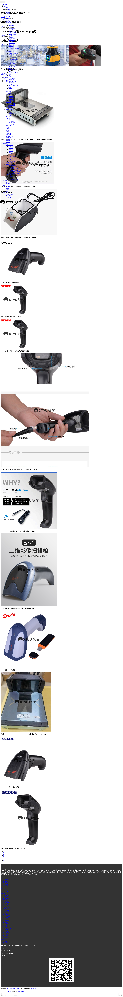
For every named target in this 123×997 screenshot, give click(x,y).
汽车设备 (8, 142)
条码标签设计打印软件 (14, 173)
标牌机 (7, 127)
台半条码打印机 (13, 65)
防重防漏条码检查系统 (14, 171)
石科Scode (11, 31)
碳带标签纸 (8, 91)
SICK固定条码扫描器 (14, 49)
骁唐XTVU (11, 44)
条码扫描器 (8, 22)
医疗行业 (11, 152)
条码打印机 (8, 52)
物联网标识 (8, 174)
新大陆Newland (12, 28)
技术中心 (5, 185)
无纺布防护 (8, 125)
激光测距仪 (8, 137)
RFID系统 (8, 87)
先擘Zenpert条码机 (13, 59)
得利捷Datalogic (12, 69)
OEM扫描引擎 (9, 106)
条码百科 (8, 189)
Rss (23, 991)
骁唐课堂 (8, 188)
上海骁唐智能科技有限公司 (13, 988)
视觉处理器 (11, 97)
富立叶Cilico (12, 43)
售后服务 (8, 182)
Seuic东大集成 (12, 81)
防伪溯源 (11, 177)
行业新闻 (8, 18)
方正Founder (12, 40)
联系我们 (8, 9)
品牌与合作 (6, 192)
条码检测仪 (8, 93)
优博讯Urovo (12, 50)
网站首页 (5, 4)
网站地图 (33, 988)
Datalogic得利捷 (12, 25)
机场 (10, 160)
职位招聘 (8, 10)
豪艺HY (11, 35)
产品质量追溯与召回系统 (15, 170)
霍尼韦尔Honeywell (13, 29)
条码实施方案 (9, 163)
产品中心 (5, 19)
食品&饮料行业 (12, 157)
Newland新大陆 (9, 197)
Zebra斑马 (11, 84)
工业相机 (11, 99)
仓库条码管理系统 (13, 167)
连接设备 (8, 118)
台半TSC (11, 47)
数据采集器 (8, 68)
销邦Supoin (11, 41)
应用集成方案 (9, 164)
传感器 (7, 111)
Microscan (11, 37)
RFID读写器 (12, 90)
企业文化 (8, 7)
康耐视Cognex (12, 38)
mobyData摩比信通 (13, 85)
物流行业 (11, 151)
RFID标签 (11, 88)
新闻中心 (5, 15)
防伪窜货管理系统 (13, 168)
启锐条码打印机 (13, 66)
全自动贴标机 (12, 103)
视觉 (7, 94)
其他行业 (11, 155)
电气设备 (8, 140)
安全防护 (8, 119)
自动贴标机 (8, 102)
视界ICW (11, 46)
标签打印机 (8, 115)
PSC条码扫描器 (12, 32)
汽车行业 (11, 146)
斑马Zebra (11, 60)
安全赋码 (11, 176)
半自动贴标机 (12, 105)
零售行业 (11, 148)
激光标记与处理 (10, 109)
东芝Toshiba (11, 57)
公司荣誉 (8, 12)
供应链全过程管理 (13, 179)
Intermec (10, 56)
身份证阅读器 (9, 116)
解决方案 (5, 143)
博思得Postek (12, 55)
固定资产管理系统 (13, 165)
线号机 (7, 130)
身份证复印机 (9, 136)
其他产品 (8, 21)
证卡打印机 (8, 134)
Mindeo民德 (8, 195)
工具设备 (8, 128)
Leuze (10, 112)
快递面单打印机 (10, 133)
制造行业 (11, 149)
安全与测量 (8, 108)
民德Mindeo (11, 26)
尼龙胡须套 (11, 124)
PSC (10, 76)
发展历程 (8, 13)
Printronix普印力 (12, 62)
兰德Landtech (12, 78)
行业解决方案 (9, 145)
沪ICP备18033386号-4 (6, 991)
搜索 (15, 995)
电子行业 (11, 158)
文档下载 (8, 186)
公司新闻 (8, 16)
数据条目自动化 (13, 161)
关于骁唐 (5, 6)
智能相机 (11, 96)
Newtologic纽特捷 (13, 34)
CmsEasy (20, 991)
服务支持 (5, 180)
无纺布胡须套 (12, 122)
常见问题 (8, 191)
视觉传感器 (11, 100)
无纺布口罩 (11, 121)
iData (10, 24)
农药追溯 (11, 154)
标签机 (7, 131)
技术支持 (8, 183)
